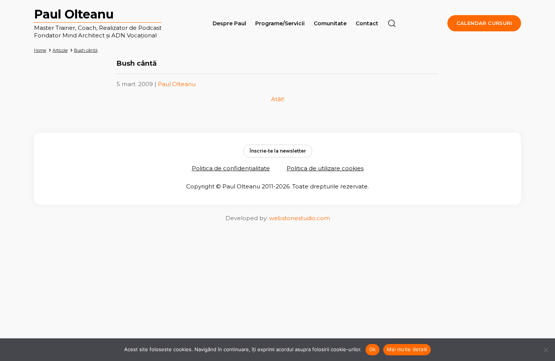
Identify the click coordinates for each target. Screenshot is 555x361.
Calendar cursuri (484, 23)
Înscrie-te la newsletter (278, 151)
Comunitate (330, 23)
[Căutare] (391, 23)
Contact (367, 23)
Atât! (277, 99)
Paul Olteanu (74, 14)
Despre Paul (229, 23)
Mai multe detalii (407, 349)
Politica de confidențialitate (231, 168)
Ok (372, 349)
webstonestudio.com (299, 218)
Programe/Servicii (280, 23)
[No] (545, 349)
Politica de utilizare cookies (325, 168)
